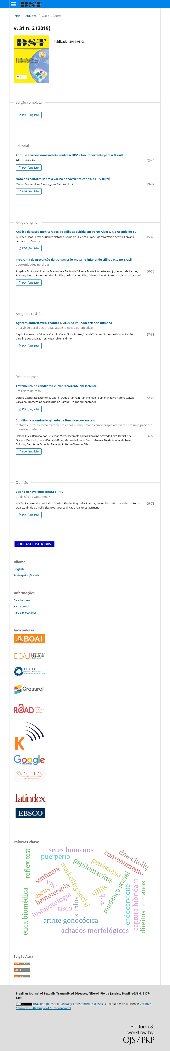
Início (17, 16)
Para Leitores (22, 600)
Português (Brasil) (26, 575)
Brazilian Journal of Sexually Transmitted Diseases (68, 1004)
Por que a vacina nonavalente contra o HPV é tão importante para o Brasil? (69, 155)
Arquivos (31, 16)
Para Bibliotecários (25, 612)
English (19, 569)
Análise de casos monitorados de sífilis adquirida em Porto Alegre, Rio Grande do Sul (76, 232)
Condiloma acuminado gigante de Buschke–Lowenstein (84, 424)
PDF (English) (30, 115)
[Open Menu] (14, 4)
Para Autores (22, 606)
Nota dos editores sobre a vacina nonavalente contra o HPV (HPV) (63, 179)
